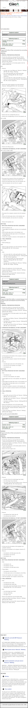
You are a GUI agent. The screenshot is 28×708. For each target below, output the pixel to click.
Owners (6, 1)
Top (20, 1)
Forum (14, 1)
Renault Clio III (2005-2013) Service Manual (9, 15)
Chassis (18, 15)
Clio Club (2, 1)
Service (10, 1)
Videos (18, 1)
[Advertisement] (14, 23)
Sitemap (23, 1)
